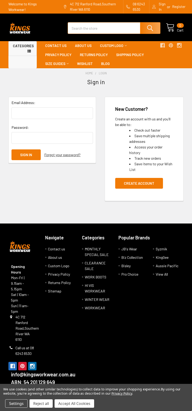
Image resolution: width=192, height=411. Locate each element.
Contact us (55, 45)
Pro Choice (129, 274)
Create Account (139, 183)
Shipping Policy (130, 55)
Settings (16, 403)
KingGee (162, 257)
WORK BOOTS (95, 277)
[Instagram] (179, 45)
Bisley (126, 265)
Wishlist (85, 63)
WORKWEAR (95, 308)
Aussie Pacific (167, 265)
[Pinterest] (171, 45)
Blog (105, 63)
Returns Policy (94, 55)
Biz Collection (132, 257)
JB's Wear (129, 249)
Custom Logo (111, 45)
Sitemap (54, 291)
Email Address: (23, 102)
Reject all (41, 403)
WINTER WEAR (97, 299)
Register (178, 6)
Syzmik (161, 249)
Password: (20, 127)
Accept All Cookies (74, 403)
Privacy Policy (58, 55)
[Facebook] (162, 45)
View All (162, 274)
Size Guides (55, 63)
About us (83, 45)
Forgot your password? (62, 154)
